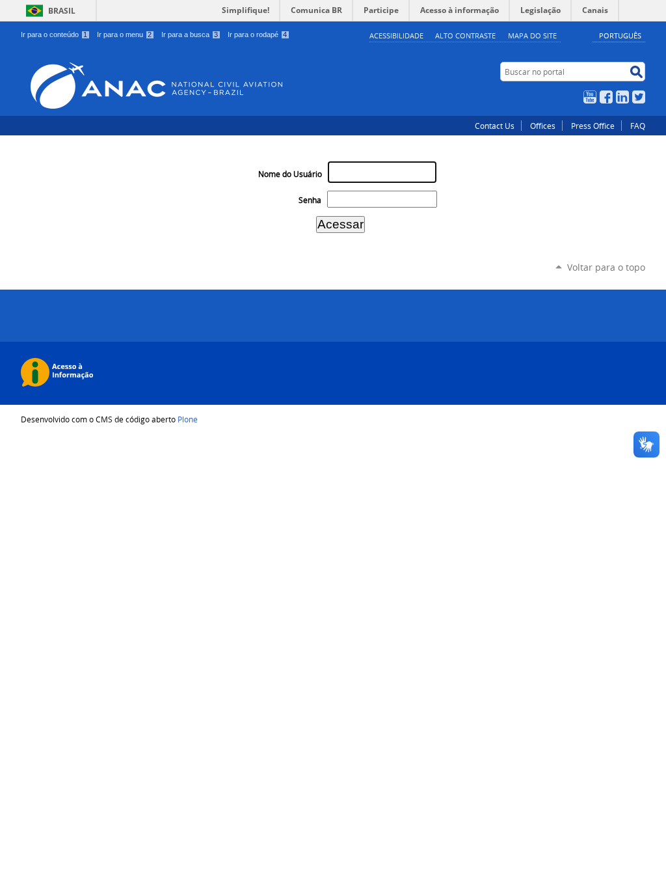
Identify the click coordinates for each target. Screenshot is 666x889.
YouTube (589, 96)
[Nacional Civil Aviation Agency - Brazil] (239, 85)
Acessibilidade (396, 35)
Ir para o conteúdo (54, 34)
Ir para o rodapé (257, 34)
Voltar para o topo (606, 267)
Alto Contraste (465, 35)
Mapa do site (532, 35)
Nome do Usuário (290, 174)
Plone (188, 419)
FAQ (637, 125)
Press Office (593, 125)
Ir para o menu (124, 34)
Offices (542, 125)
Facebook (606, 96)
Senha (310, 200)
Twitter (638, 96)
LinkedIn (622, 96)
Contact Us (494, 125)
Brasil (61, 10)
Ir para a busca (189, 34)
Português (620, 35)
